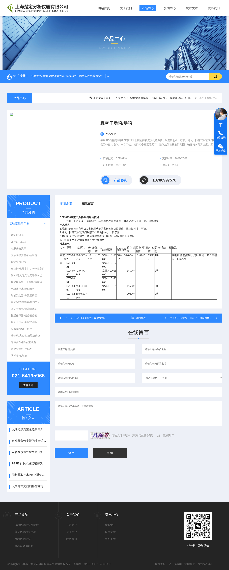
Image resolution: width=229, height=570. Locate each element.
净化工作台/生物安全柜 (24, 322)
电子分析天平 (18, 248)
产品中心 (148, 8)
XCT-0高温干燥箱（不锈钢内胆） (193, 318)
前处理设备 (17, 235)
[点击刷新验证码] (100, 435)
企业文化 (71, 532)
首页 (108, 98)
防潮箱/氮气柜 (19, 355)
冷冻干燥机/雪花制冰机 (24, 308)
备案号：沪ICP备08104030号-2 (92, 564)
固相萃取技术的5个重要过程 (29, 474)
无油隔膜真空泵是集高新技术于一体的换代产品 (29, 429)
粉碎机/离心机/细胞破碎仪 (25, 335)
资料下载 (110, 539)
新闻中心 (170, 8)
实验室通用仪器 (139, 98)
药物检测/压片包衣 (21, 348)
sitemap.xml (205, 564)
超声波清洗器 (18, 241)
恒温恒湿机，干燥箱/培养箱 (168, 98)
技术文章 (192, 8)
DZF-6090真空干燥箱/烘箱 (90, 318)
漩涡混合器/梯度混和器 (24, 295)
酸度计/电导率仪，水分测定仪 (27, 268)
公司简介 (71, 524)
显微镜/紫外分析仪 (21, 328)
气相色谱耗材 (23, 539)
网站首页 (104, 8)
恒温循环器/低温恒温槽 (24, 315)
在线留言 (88, 203)
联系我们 (214, 8)
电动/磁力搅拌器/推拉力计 (25, 302)
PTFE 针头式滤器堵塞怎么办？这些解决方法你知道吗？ (29, 463)
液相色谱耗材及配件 (27, 524)
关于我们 (126, 8)
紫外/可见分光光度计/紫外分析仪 (29, 275)
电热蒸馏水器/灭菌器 (22, 288)
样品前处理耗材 (24, 546)
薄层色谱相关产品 (25, 532)
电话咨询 (221, 137)
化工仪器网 (175, 564)
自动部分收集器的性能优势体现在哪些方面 (29, 440)
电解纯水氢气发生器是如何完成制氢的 (29, 452)
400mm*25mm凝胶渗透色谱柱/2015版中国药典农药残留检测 (67, 75)
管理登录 (189, 564)
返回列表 (141, 318)
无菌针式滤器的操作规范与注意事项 (29, 486)
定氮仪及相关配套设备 (23, 342)
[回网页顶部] (220, 125)
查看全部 (28, 385)
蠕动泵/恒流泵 (19, 261)
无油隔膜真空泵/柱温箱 (24, 255)
